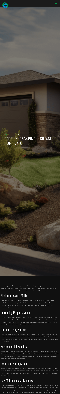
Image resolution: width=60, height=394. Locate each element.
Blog (6, 134)
